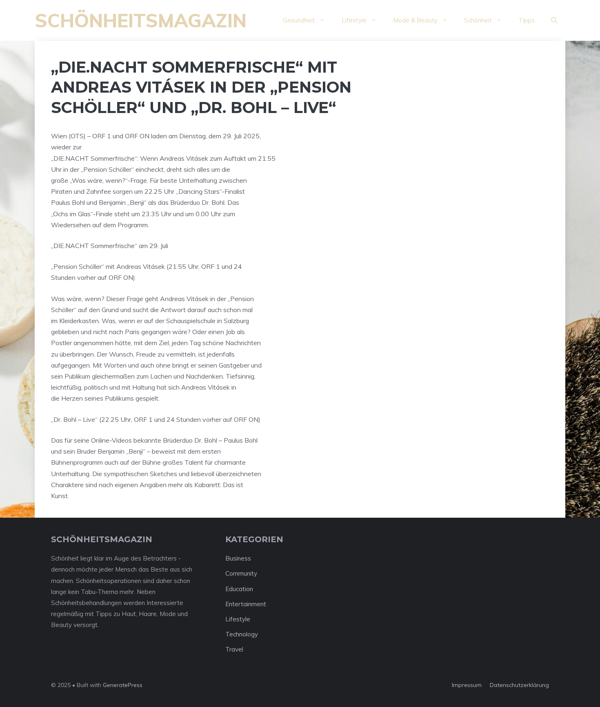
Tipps (526, 20)
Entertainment (245, 604)
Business (238, 558)
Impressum (467, 685)
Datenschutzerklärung (519, 685)
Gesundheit (299, 20)
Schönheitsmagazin (141, 20)
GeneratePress (122, 685)
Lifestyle (354, 20)
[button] (554, 20)
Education (239, 589)
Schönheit (478, 20)
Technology (241, 634)
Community (241, 573)
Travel (234, 649)
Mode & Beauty (415, 20)
